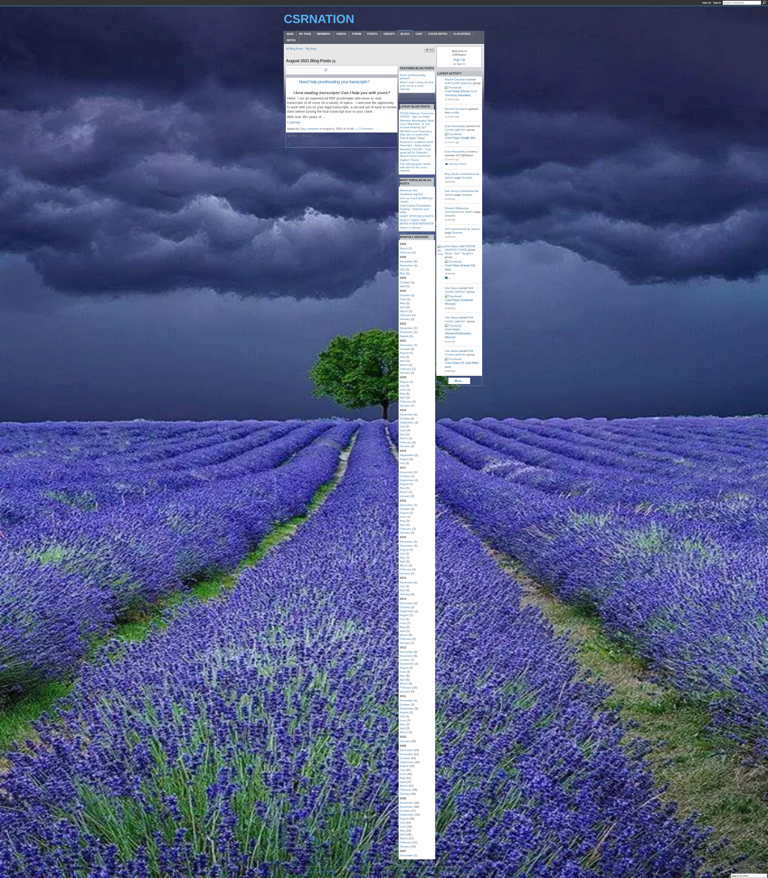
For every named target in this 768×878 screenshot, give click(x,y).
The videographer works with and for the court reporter (415, 167)
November (406, 265)
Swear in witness (410, 227)
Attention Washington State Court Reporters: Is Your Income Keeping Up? (417, 124)
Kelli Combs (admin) (323, 871)
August (404, 336)
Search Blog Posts (326, 70)
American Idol (408, 190)
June (403, 299)
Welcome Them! (457, 164)
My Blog (311, 48)
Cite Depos (452, 246)
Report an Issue (449, 871)
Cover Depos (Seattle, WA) (460, 137)
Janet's (449, 177)
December (406, 261)
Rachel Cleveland (456, 79)
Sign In (717, 2)
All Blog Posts (294, 48)
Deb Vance (452, 191)
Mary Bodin (452, 174)
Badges (430, 871)
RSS (289, 144)
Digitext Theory (409, 160)
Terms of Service (473, 871)
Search (764, 2)
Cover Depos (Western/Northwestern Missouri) (458, 333)
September (407, 422)
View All (429, 96)
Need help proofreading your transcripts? (334, 81)
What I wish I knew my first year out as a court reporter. (416, 86)
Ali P (447, 229)
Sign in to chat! (740, 876)
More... (459, 380)
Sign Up (706, 2)
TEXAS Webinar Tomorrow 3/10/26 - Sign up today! (417, 115)
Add (431, 49)
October (405, 282)
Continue (293, 122)
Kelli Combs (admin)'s (458, 83)
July (402, 269)
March (404, 248)
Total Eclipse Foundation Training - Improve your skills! (415, 209)
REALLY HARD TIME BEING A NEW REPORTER (417, 222)
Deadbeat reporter (411, 194)
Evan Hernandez (455, 126)
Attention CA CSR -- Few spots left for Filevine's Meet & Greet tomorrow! (415, 153)
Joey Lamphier (309, 128)
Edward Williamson (457, 208)
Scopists (467, 177)
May (402, 273)
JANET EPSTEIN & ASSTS (416, 216)
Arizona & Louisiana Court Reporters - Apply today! (416, 143)
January (405, 319)
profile (455, 112)
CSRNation (319, 19)
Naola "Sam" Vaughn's (459, 253)
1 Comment (365, 128)
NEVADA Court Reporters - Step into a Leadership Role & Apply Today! (417, 135)
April (402, 286)
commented (467, 174)
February (405, 252)
